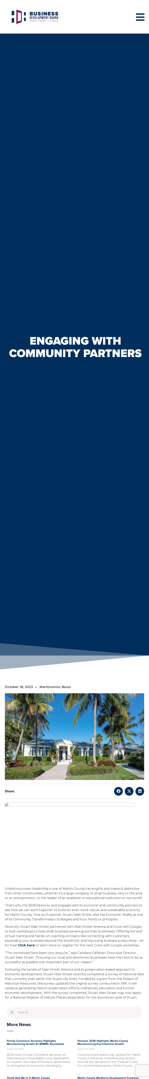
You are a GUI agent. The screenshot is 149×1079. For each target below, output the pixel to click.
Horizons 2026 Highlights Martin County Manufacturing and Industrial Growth (102, 1042)
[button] (118, 791)
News (66, 687)
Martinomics (50, 687)
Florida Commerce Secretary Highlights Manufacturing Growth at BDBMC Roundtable (35, 1042)
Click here (26, 945)
